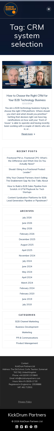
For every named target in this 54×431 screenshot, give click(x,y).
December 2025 (27, 239)
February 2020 (27, 293)
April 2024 (27, 277)
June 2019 (27, 299)
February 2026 (27, 234)
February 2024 (27, 288)
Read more (27, 134)
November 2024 (27, 255)
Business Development (27, 327)
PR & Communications (27, 337)
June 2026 (27, 223)
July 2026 (27, 217)
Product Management (27, 343)
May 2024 (27, 272)
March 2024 (27, 282)
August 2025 (27, 244)
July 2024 (27, 261)
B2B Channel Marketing (27, 321)
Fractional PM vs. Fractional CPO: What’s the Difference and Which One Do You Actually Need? (27, 160)
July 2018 (27, 304)
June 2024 (27, 266)
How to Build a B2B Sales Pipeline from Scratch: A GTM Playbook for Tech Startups (27, 189)
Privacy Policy (25, 401)
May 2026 (27, 228)
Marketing (27, 332)
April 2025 (27, 250)
